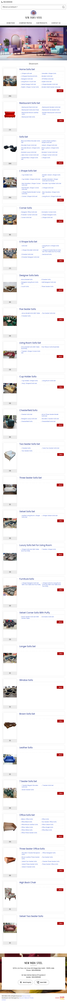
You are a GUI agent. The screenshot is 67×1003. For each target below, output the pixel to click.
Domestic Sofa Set (48, 617)
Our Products (41, 23)
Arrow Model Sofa (26, 279)
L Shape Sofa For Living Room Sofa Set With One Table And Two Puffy (51, 584)
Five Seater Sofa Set (48, 313)
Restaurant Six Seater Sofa (50, 110)
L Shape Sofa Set (28, 170)
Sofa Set (23, 136)
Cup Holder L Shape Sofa (30, 381)
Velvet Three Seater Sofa (30, 864)
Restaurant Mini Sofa (28, 117)
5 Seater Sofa (26, 316)
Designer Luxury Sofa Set (29, 419)
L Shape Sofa (46, 158)
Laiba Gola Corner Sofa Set (30, 155)
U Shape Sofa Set (47, 188)
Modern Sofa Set (47, 76)
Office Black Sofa (26, 822)
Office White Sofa (26, 830)
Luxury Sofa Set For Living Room (35, 545)
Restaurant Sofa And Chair (30, 110)
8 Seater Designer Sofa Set (30, 257)
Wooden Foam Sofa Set (29, 145)
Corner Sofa (25, 207)
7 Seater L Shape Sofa (49, 549)
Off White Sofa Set (47, 79)
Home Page (11, 23)
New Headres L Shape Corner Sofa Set (31, 184)
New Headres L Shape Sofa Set (51, 193)
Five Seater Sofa (27, 309)
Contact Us (55, 23)
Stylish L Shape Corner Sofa (30, 87)
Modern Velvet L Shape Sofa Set (51, 175)
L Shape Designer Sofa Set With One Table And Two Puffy (31, 583)
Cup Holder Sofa (27, 175)
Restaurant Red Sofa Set (30, 107)
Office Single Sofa (47, 827)
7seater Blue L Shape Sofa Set (29, 158)
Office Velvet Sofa (47, 824)
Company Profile (25, 23)
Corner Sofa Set (26, 217)
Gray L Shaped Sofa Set (29, 383)
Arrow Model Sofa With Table (31, 313)
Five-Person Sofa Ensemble (50, 347)
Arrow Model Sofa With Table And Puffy (30, 347)
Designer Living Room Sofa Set (29, 283)
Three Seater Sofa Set (30, 477)
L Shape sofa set (26, 73)
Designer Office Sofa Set (29, 212)
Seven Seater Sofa (28, 790)
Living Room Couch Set (28, 81)
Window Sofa (26, 680)
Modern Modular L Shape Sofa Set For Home (50, 180)
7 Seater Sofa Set (28, 781)
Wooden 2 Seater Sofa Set (50, 419)
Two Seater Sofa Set (29, 444)
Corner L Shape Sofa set (29, 196)
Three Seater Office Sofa (32, 848)
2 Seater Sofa (26, 448)
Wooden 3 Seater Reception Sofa (31, 853)
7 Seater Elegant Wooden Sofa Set (30, 786)
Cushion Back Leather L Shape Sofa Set (49, 141)
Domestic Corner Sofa (49, 212)
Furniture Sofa (26, 578)
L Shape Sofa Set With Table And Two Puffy (30, 550)
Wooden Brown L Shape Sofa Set (30, 148)
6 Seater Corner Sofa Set (29, 215)
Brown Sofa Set (27, 713)
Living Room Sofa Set (30, 342)
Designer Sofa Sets (29, 275)
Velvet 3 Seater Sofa (28, 867)
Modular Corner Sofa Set (49, 152)
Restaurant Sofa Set (29, 103)
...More (60, 90)
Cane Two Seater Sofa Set (50, 448)
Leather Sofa (26, 747)
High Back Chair (27, 882)
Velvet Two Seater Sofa (29, 861)
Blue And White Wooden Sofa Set (30, 141)
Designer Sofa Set (27, 79)
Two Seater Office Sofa (49, 822)
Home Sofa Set (27, 69)
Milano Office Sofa (27, 819)
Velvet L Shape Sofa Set (49, 145)
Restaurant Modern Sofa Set (51, 107)
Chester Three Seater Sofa (50, 861)
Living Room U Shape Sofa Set (50, 246)
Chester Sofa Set (26, 414)
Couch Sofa (25, 286)
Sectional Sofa (47, 254)
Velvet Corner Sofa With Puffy (34, 612)
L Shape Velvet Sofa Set (50, 515)
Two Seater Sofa (27, 451)
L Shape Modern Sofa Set (50, 84)
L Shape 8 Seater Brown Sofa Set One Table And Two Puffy (51, 251)
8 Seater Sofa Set (27, 254)
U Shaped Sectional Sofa (29, 76)
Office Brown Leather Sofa (29, 824)
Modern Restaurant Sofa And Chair (51, 113)
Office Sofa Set (27, 815)
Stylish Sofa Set (47, 81)
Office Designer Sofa (48, 853)
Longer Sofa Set (27, 646)
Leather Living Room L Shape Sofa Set (31, 516)
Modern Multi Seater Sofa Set (51, 87)
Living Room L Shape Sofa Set (51, 196)
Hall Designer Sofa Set (49, 282)
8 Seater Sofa (46, 279)
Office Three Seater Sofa (29, 833)
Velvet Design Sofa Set (28, 84)
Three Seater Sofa (47, 286)
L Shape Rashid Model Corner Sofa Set (31, 193)
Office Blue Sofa (47, 830)
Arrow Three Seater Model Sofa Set (50, 415)
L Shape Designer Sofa (49, 215)
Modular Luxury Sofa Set (28, 152)
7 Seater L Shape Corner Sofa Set (30, 352)
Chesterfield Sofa (28, 410)
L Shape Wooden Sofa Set (30, 250)
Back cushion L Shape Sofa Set (50, 148)
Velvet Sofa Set (27, 511)
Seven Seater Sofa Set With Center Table (30, 617)
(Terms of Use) (26, 996)
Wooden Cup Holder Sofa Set (51, 183)
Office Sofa (45, 819)
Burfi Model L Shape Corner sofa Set (30, 188)
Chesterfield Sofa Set (48, 421)
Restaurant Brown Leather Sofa (30, 113)
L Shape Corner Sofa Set (49, 155)
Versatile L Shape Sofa (49, 73)
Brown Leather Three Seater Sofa (31, 858)
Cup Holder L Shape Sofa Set (31, 179)
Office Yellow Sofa (27, 827)
